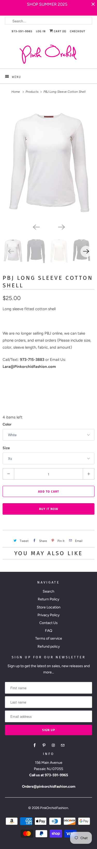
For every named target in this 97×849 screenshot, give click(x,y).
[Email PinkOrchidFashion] (62, 745)
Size (6, 448)
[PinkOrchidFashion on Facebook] (34, 745)
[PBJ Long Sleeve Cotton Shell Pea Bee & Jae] (48, 161)
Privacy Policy (48, 615)
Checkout (77, 31)
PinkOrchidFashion (54, 808)
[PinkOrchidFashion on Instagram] (53, 745)
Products (32, 92)
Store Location (49, 607)
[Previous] (36, 227)
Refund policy (49, 646)
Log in (41, 31)
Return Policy (48, 599)
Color (7, 424)
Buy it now (48, 508)
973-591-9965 (22, 31)
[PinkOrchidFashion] (48, 54)
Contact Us (48, 623)
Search (48, 591)
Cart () (59, 31)
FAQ (48, 630)
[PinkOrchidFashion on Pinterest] (44, 745)
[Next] (61, 227)
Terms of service (48, 638)
